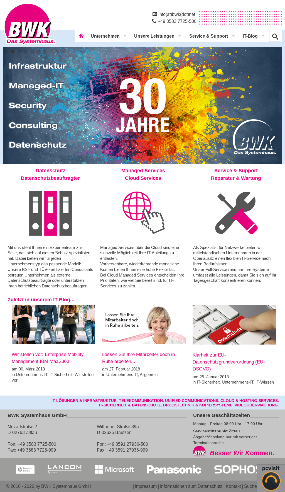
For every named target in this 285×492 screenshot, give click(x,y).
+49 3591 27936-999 (127, 449)
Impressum (146, 486)
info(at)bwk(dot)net (176, 14)
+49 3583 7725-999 (36, 449)
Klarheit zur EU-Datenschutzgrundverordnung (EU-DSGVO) (229, 362)
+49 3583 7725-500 (177, 21)
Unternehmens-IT (31, 374)
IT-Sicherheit (61, 374)
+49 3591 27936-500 (127, 444)
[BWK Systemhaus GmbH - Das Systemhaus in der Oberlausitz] (29, 44)
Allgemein (149, 374)
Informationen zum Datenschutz (191, 486)
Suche (250, 486)
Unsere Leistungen (154, 36)
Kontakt (233, 486)
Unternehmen (105, 36)
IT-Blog (250, 36)
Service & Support (208, 36)
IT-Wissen (264, 382)
